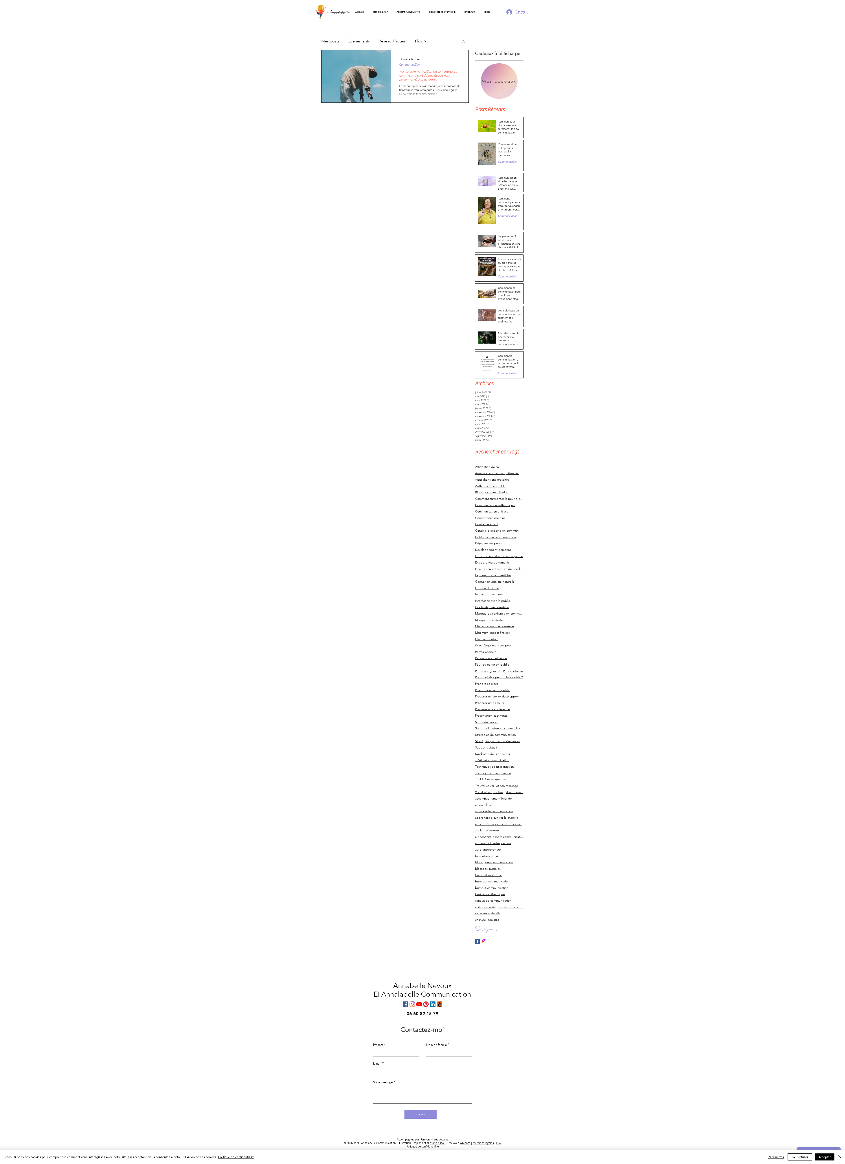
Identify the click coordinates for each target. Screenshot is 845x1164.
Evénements (359, 41)
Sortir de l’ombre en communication (499, 728)
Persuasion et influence (491, 658)
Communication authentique (495, 505)
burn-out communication (492, 881)
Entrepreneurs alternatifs (492, 562)
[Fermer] (839, 1156)
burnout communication (491, 888)
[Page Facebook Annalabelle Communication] (477, 941)
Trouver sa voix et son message (496, 786)
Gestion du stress (487, 588)
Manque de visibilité (489, 620)
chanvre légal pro (487, 920)
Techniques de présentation (494, 767)
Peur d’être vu (513, 671)
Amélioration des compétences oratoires (499, 473)
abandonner (514, 792)
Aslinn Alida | (438, 1143)
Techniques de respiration (493, 773)
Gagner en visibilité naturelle (495, 582)
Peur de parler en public (492, 664)
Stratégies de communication (495, 735)
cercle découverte (511, 907)
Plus (418, 41)
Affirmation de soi (487, 467)
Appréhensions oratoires (492, 479)
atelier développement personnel (498, 824)
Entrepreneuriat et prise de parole (499, 556)
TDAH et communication (492, 760)
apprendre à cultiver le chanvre (496, 818)
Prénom (378, 1044)
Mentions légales (483, 1143)
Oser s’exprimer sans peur (493, 645)
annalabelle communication (494, 811)
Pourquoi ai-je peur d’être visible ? (499, 677)
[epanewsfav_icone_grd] (439, 1004)
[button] (408, 12)
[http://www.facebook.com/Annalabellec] (405, 1004)
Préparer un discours (489, 703)
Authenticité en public (490, 486)
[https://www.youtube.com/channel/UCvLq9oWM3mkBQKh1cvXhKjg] (419, 1004)
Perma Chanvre (485, 652)
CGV (498, 1143)
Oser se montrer (486, 639)
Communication (409, 64)
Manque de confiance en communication (499, 613)
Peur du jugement (487, 671)
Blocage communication (491, 492)
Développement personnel (493, 550)
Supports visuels (486, 747)
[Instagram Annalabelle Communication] (484, 941)
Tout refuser (799, 1157)
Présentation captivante (491, 715)
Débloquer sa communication (495, 537)
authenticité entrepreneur (493, 843)
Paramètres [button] (776, 1157)
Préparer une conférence (492, 709)
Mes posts (330, 41)
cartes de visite (485, 907)
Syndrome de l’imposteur (492, 754)
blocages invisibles (488, 869)
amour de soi (484, 805)
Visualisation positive (489, 792)
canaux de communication (493, 900)
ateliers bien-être (487, 830)
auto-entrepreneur (488, 849)
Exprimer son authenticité (493, 575)
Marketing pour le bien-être (494, 626)
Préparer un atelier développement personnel (499, 696)
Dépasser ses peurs (488, 543)
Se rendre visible (486, 722)
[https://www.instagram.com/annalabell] (412, 1004)
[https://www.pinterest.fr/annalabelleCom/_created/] (426, 1004)
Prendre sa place (486, 684)
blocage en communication (494, 862)
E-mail (377, 1063)
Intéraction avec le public (492, 601)
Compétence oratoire (490, 518)
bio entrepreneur (487, 856)
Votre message (383, 1082)
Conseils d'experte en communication (499, 531)
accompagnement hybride (493, 798)
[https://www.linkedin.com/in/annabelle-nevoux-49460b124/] (432, 1004)
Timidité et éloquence (490, 779)
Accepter (824, 1157)
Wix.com (465, 1143)
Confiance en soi (486, 524)
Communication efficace (491, 511)
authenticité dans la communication (499, 837)
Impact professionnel (489, 594)
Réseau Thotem (392, 41)
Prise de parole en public (492, 690)
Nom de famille (436, 1044)
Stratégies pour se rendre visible (497, 741)
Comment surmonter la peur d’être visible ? (499, 499)
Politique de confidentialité (236, 1157)
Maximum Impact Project (492, 633)
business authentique (490, 894)
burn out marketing (488, 875)
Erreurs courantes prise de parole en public (499, 569)
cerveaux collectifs (487, 913)
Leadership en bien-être (492, 607)
